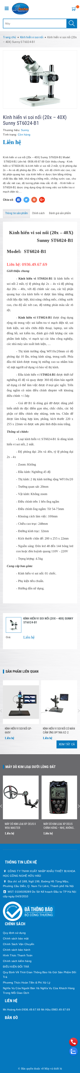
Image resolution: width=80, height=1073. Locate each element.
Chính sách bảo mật (16, 938)
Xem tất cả (67, 744)
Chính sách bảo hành (16, 949)
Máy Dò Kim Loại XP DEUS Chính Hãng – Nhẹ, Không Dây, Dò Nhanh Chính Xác (58, 826)
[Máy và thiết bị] (20, 9)
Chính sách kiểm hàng (17, 961)
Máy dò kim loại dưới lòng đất (30, 767)
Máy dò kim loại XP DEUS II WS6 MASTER (20, 825)
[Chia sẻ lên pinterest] (34, 200)
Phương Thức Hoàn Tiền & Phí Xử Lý (26, 982)
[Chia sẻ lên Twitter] (26, 200)
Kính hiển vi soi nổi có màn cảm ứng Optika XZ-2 (59, 730)
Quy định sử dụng (14, 932)
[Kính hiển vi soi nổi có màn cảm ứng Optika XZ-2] (59, 702)
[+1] (42, 200)
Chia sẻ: (8, 199)
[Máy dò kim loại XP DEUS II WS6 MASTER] (21, 797)
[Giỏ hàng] (73, 8)
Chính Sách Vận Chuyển (18, 944)
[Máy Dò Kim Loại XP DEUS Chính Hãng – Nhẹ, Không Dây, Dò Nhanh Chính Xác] (59, 797)
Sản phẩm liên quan (21, 671)
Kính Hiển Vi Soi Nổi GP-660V (18, 730)
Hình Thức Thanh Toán (17, 955)
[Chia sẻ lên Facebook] (18, 200)
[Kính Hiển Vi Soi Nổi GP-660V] (21, 702)
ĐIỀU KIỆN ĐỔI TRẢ (16, 966)
